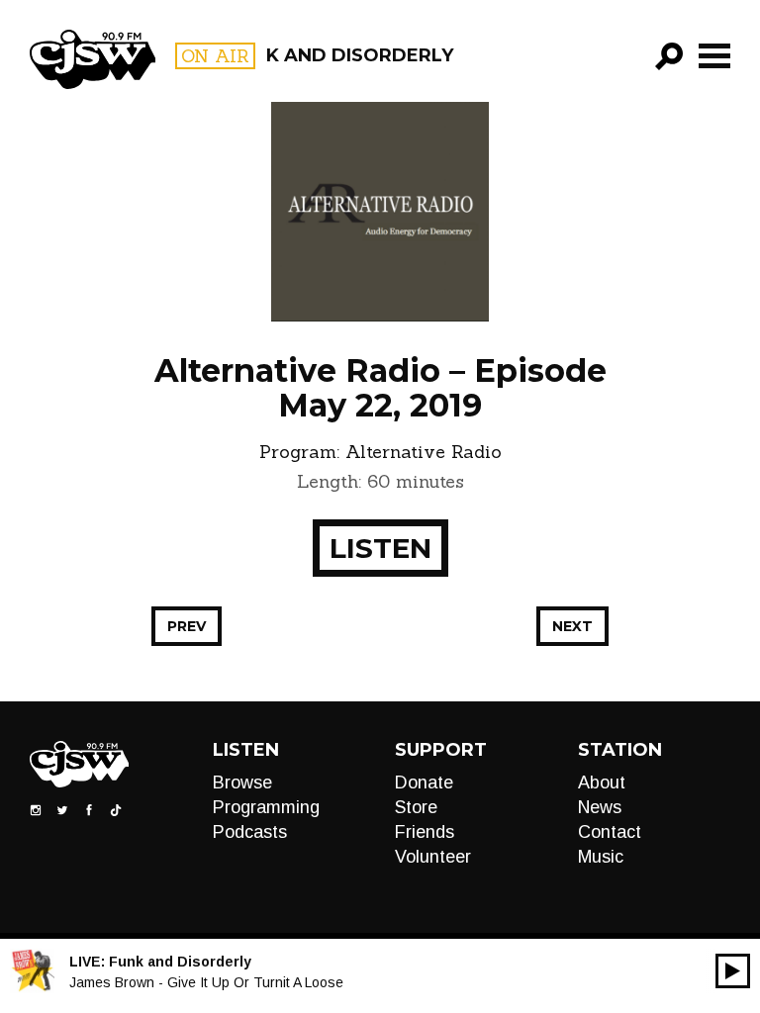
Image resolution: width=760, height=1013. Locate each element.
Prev (186, 626)
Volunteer (433, 857)
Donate (424, 782)
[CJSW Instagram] (36, 809)
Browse (242, 782)
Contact (609, 832)
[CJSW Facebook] (89, 809)
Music (600, 857)
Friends (424, 832)
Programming (266, 807)
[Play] (732, 971)
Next (572, 626)
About (601, 782)
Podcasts (250, 832)
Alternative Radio (423, 451)
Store (416, 807)
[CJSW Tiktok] (116, 809)
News (599, 807)
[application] (732, 971)
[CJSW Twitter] (62, 809)
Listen (380, 548)
